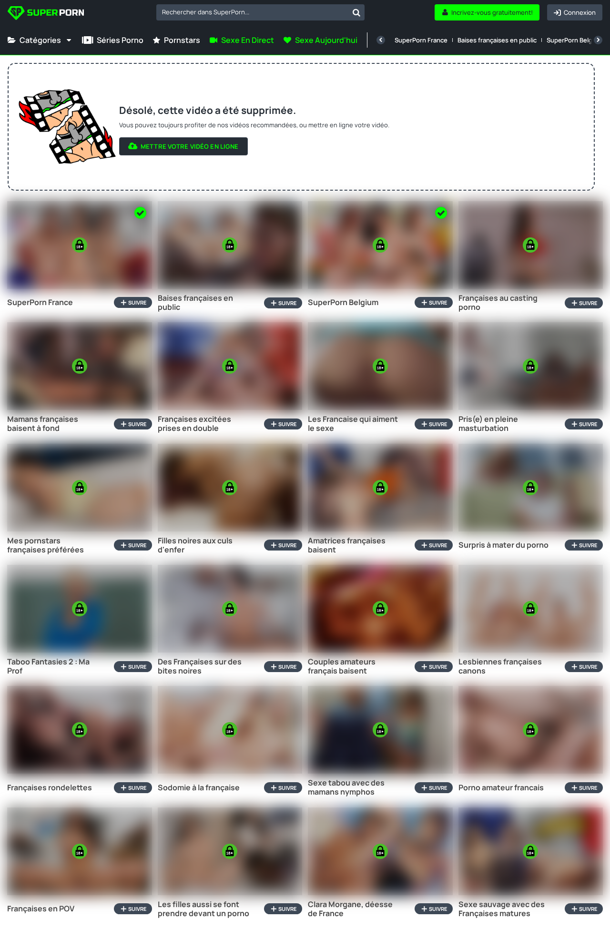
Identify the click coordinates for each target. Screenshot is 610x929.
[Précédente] (380, 40)
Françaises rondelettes (49, 787)
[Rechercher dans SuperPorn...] (356, 12)
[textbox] (252, 12)
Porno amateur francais (501, 787)
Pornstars (182, 40)
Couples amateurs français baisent (342, 666)
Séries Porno (120, 40)
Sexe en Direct (247, 40)
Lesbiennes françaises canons (500, 666)
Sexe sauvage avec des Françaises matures (501, 909)
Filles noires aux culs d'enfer (195, 545)
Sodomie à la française (199, 787)
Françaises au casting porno (498, 303)
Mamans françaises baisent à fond (42, 424)
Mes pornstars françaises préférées (45, 545)
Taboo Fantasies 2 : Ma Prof (48, 666)
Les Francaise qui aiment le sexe (353, 424)
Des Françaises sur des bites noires (200, 666)
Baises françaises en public (497, 40)
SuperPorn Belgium (575, 40)
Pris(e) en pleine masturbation (488, 424)
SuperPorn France (421, 40)
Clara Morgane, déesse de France (350, 909)
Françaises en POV (40, 908)
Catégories (40, 40)
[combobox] (260, 12)
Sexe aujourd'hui (326, 40)
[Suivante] (598, 40)
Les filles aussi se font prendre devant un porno (203, 909)
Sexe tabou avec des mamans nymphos (346, 787)
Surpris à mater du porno (503, 545)
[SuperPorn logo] (46, 14)
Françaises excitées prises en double (194, 424)
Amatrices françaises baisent (347, 545)
